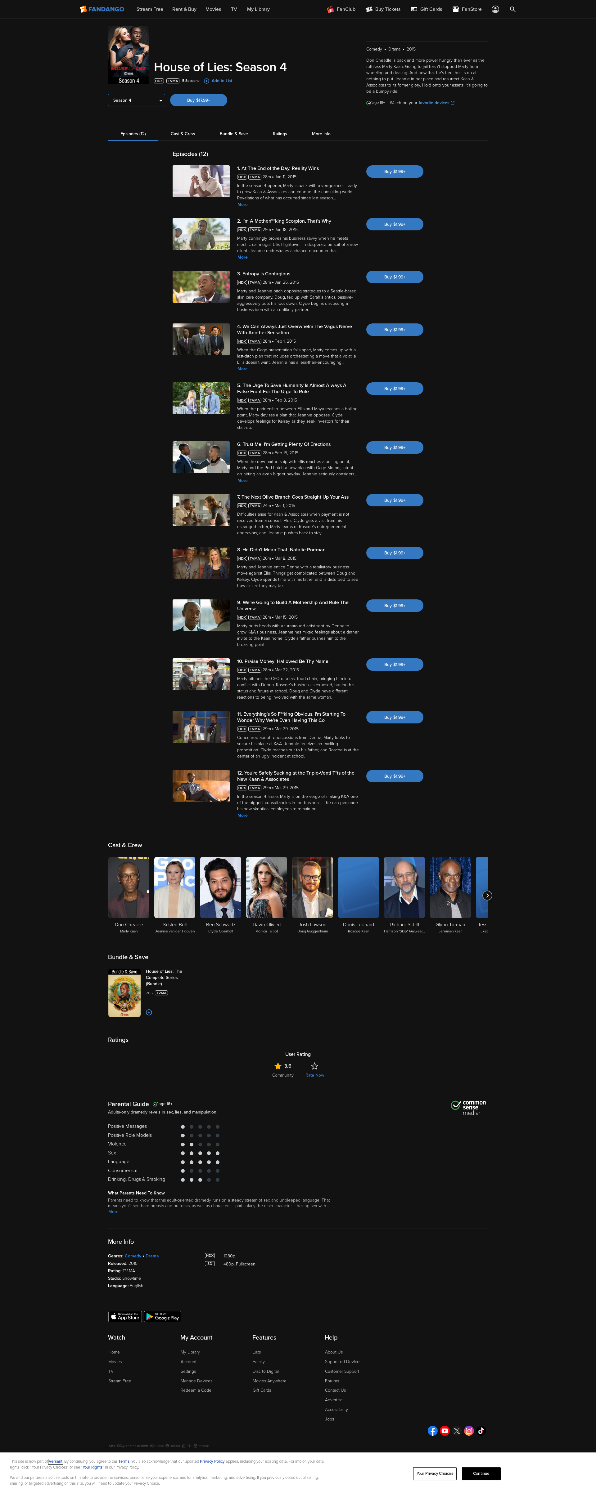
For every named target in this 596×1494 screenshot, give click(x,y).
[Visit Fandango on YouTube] (445, 1430)
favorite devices (434, 102)
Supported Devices (343, 1361)
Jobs (329, 1419)
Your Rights (92, 1467)
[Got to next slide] (487, 895)
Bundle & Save (234, 133)
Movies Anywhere (270, 1381)
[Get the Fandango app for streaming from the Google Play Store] (163, 1316)
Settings (188, 1371)
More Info (321, 133)
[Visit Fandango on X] (457, 1430)
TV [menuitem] (234, 9)
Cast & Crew (183, 133)
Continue (481, 1473)
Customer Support (342, 1371)
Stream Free (119, 1381)
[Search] (513, 9)
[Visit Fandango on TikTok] (481, 1430)
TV (111, 1371)
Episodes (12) (133, 133)
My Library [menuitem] (258, 9)
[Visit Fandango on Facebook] (432, 1430)
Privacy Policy (212, 1461)
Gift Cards (262, 1390)
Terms (123, 1461)
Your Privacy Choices (435, 1473)
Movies (115, 1361)
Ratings (280, 133)
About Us (334, 1352)
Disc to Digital (266, 1371)
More (242, 204)
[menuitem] (426, 9)
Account (188, 1361)
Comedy (133, 1256)
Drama (152, 1256)
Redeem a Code (196, 1390)
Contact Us (335, 1390)
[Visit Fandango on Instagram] (469, 1430)
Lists (257, 1352)
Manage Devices (196, 1381)
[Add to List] (149, 1012)
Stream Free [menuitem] (150, 9)
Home (114, 1352)
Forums (332, 1381)
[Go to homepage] (102, 9)
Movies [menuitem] (213, 9)
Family (259, 1361)
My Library (190, 1352)
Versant (55, 1461)
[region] (298, 1473)
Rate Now (314, 1075)
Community (283, 1075)
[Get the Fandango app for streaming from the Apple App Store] (125, 1316)
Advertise (334, 1400)
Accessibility (336, 1409)
